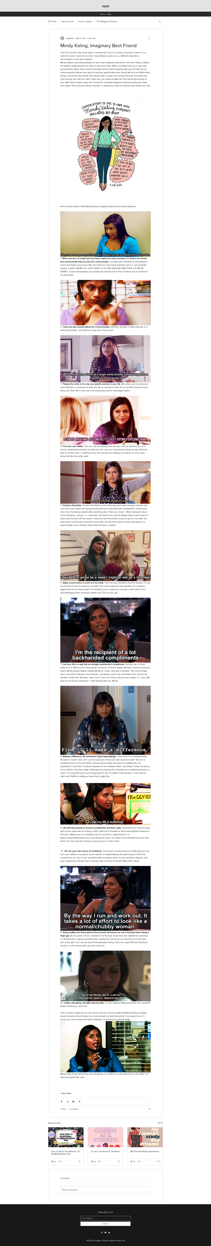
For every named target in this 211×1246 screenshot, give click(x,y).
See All (160, 1123)
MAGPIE (105, 6)
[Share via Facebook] (61, 1101)
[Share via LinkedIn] (73, 1101)
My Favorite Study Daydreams (144, 1151)
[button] (160, 21)
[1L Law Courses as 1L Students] (105, 1137)
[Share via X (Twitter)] (67, 1101)
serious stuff (67, 21)
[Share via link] (79, 1101)
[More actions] (149, 38)
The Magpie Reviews (107, 21)
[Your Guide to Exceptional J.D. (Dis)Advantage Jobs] (66, 1137)
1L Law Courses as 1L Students (105, 1151)
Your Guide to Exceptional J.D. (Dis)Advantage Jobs (65, 1152)
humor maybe (85, 21)
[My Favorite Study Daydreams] (145, 1137)
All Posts (52, 21)
